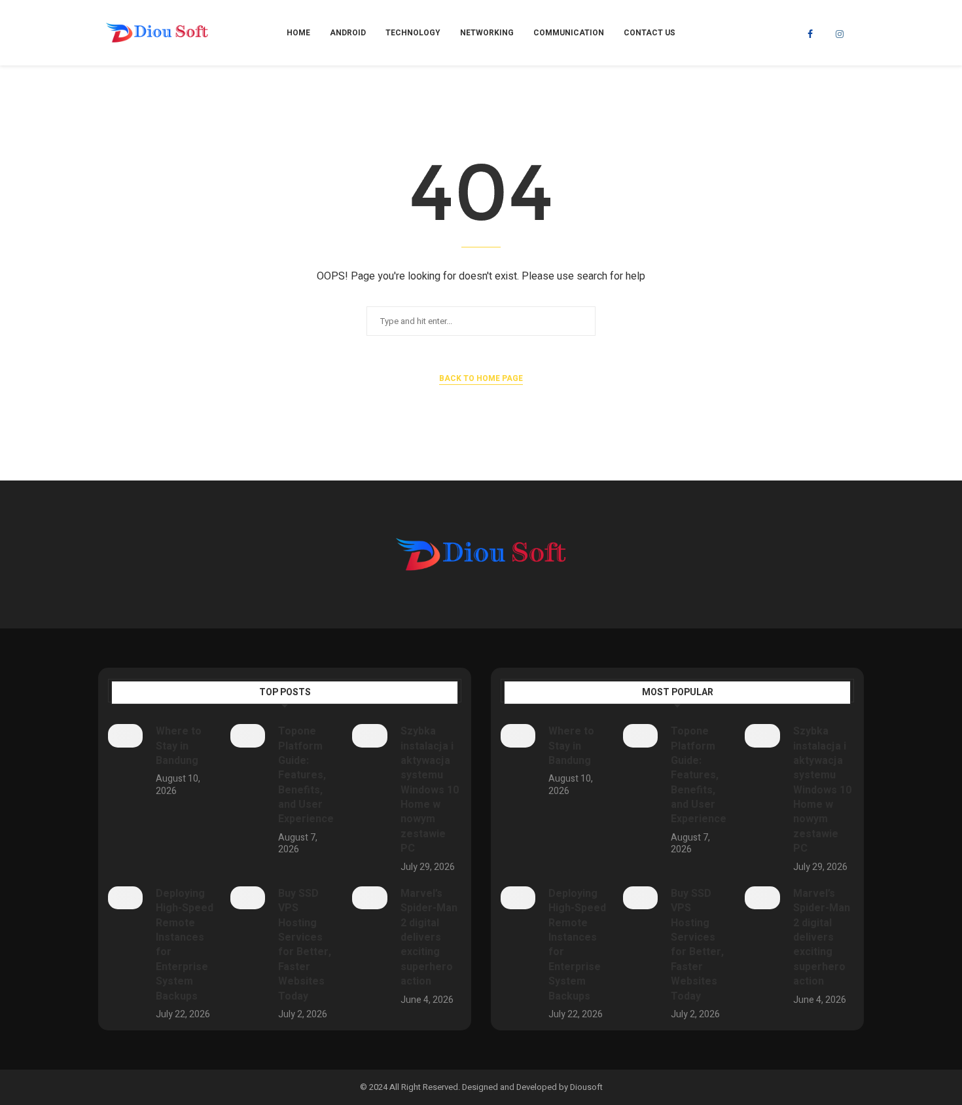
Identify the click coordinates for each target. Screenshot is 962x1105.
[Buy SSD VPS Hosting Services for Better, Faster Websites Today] (247, 898)
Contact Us (649, 33)
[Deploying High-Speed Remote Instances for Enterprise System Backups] (125, 898)
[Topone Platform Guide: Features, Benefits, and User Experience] (247, 736)
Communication (568, 33)
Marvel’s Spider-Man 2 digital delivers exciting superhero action (429, 937)
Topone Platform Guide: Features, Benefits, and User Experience (306, 775)
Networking (487, 33)
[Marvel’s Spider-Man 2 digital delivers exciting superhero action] (369, 898)
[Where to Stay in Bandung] (125, 736)
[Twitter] (824, 34)
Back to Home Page (481, 378)
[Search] (857, 33)
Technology (412, 33)
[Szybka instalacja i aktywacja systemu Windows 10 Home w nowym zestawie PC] (369, 736)
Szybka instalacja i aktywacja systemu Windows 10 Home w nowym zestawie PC (430, 789)
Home (298, 33)
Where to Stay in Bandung (179, 746)
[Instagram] (839, 34)
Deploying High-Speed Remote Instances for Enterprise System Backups (184, 945)
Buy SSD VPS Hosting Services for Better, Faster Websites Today (304, 945)
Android (348, 33)
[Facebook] (810, 34)
